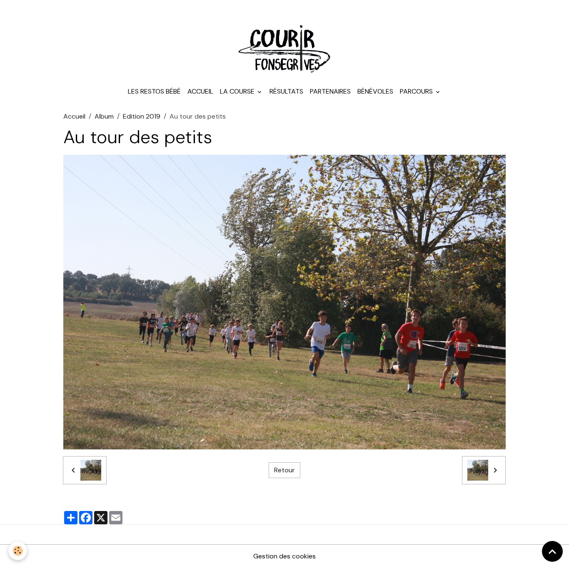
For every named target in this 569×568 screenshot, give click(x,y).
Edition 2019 (141, 116)
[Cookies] (17, 550)
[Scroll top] (552, 551)
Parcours (417, 91)
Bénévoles (375, 91)
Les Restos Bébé (154, 91)
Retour (284, 470)
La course (238, 91)
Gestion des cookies (284, 556)
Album (104, 116)
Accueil (200, 91)
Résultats (286, 91)
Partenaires (330, 91)
